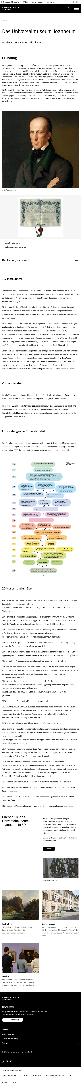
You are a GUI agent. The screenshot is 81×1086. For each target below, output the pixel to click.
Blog (26, 2)
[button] (69, 8)
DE (73, 2)
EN (77, 2)
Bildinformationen (8, 190)
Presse (51, 2)
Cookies (13, 1082)
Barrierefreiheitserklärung (55, 1076)
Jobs (69, 1076)
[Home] (10, 8)
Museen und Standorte (11, 2)
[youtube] (10, 1061)
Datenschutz (24, 1076)
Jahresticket (39, 2)
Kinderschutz (37, 1076)
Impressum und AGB (9, 1076)
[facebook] (3, 1061)
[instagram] (7, 1061)
